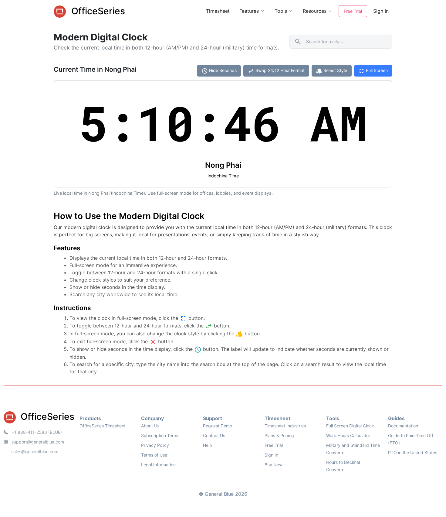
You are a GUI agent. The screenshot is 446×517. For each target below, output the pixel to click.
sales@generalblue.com (34, 451)
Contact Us (214, 435)
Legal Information (158, 464)
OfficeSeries (97, 10)
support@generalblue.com (37, 441)
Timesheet (218, 11)
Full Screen (373, 71)
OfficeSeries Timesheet (102, 425)
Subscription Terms (160, 435)
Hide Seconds (219, 71)
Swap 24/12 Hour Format (276, 71)
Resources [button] (314, 11)
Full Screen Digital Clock (350, 425)
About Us (150, 425)
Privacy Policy (155, 445)
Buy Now (273, 464)
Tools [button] (281, 11)
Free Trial (353, 11)
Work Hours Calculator (348, 435)
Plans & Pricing (279, 435)
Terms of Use (154, 454)
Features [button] (249, 11)
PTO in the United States (412, 452)
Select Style (331, 71)
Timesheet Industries (285, 425)
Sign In (381, 11)
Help (207, 445)
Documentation (403, 425)
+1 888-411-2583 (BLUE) (36, 432)
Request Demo (217, 425)
